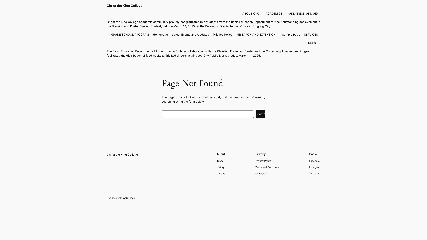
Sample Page (291, 34)
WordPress (129, 197)
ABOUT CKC (250, 13)
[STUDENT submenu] (319, 43)
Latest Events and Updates (190, 34)
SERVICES (311, 34)
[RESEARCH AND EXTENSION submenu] (277, 35)
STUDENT (311, 43)
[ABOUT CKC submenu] (261, 13)
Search (260, 114)
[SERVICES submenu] (319, 35)
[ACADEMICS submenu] (284, 13)
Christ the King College (124, 6)
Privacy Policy (222, 34)
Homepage (160, 34)
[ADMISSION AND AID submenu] (319, 13)
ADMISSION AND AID (303, 13)
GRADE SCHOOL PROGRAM (130, 34)
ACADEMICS (274, 13)
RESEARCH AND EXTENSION (256, 34)
